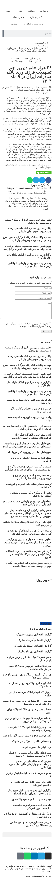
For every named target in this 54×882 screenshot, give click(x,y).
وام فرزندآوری (18, 206)
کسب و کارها (35, 17)
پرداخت (31, 11)
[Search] (3, 33)
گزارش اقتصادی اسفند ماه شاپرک (33, 645)
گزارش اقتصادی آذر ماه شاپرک (35, 640)
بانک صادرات (31, 198)
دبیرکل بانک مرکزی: (41, 628)
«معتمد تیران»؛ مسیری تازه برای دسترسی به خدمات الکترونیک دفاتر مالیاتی (27, 427)
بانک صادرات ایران (16, 198)
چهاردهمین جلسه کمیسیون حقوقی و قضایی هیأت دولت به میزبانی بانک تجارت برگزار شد (27, 247)
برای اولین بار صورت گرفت (37, 746)
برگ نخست (41, 43)
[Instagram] (48, 856)
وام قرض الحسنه (24, 203)
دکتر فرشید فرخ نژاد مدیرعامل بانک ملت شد (27, 735)
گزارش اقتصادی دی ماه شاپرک (35, 651)
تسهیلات (31, 201)
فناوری (19, 11)
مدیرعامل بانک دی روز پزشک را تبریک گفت (28, 452)
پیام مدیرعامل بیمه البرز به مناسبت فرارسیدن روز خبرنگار (32, 806)
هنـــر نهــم (31, 876)
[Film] (20, 856)
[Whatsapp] (27, 856)
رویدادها (14, 24)
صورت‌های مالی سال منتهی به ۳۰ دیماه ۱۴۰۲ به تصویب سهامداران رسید (30, 754)
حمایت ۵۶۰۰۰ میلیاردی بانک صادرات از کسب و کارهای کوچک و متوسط (27, 702)
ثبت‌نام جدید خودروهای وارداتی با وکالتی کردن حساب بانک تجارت (30, 265)
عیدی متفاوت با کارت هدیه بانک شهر (32, 799)
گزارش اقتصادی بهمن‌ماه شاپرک (34, 634)
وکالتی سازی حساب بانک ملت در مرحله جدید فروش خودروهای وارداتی (30, 230)
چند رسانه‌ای (18, 17)
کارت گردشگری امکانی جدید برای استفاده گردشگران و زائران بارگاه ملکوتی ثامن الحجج (29, 554)
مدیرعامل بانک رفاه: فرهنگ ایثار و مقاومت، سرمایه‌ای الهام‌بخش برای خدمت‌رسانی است (27, 445)
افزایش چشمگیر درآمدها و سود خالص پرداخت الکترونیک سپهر (31, 824)
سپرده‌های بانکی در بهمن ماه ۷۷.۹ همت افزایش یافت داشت (30, 667)
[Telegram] (41, 856)
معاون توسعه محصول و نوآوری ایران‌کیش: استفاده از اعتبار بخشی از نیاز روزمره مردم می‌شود (28, 542)
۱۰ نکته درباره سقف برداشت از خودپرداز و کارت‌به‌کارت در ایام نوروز (28, 720)
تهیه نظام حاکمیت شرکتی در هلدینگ (32, 741)
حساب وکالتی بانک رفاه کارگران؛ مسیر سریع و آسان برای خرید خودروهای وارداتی (27, 239)
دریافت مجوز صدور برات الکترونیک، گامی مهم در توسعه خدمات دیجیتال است (29, 564)
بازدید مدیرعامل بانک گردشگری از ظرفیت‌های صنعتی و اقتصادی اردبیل (32, 436)
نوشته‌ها (42, 45)
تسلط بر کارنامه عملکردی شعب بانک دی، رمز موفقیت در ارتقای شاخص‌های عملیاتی (28, 468)
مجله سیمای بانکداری (33, 24)
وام (10, 201)
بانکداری (44, 11)
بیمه (8, 11)
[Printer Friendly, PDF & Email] (44, 172)
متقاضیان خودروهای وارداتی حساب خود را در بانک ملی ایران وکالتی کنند (27, 503)
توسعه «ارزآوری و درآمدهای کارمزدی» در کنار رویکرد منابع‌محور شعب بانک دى (29, 532)
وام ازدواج (37, 203)
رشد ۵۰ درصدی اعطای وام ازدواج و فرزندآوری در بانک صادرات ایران (32, 477)
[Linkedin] (34, 856)
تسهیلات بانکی (19, 201)
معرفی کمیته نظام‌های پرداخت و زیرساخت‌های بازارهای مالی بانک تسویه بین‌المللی (30, 764)
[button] (48, 180)
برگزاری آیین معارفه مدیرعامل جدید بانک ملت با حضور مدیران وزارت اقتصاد (30, 792)
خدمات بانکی (42, 201)
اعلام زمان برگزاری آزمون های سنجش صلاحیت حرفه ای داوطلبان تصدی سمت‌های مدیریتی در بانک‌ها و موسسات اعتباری (28, 513)
